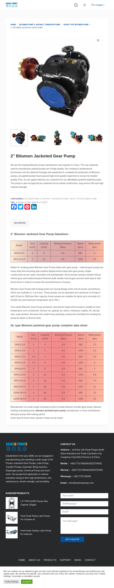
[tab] (20, 223)
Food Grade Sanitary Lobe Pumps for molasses (35, 532)
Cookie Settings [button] (11, 582)
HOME (21, 560)
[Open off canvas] (84, 5)
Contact (90, 560)
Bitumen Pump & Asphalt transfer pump (46, 199)
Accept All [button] (27, 582)
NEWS (77, 560)
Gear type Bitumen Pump (83, 199)
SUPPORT (65, 560)
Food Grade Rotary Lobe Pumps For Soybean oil (35, 518)
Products (50, 560)
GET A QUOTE (72, 539)
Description (19, 223)
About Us (34, 560)
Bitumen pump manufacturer (31, 202)
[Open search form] (76, 5)
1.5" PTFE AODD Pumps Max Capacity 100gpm (34, 503)
